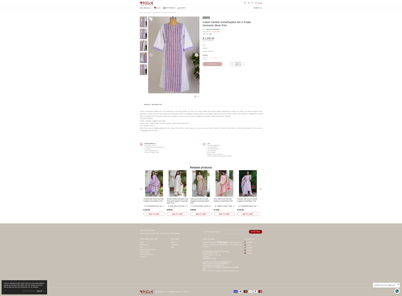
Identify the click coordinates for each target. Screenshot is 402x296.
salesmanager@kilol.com (221, 263)
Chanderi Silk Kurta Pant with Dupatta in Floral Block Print (247, 200)
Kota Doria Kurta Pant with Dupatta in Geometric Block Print (199, 201)
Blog (172, 247)
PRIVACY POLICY (29, 291)
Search (142, 242)
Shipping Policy (144, 252)
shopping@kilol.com (225, 262)
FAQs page (222, 242)
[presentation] (141, 189)
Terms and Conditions (146, 254)
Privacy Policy (144, 245)
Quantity (205, 55)
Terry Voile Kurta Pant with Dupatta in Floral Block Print (223, 200)
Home (141, 12)
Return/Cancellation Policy (148, 249)
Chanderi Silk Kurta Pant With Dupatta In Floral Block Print (153, 200)
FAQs (141, 247)
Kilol (210, 34)
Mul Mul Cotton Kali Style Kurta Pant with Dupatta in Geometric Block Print (177, 201)
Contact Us (143, 257)
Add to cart (154, 214)
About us (174, 242)
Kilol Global (147, 3)
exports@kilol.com (218, 265)
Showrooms (174, 245)
